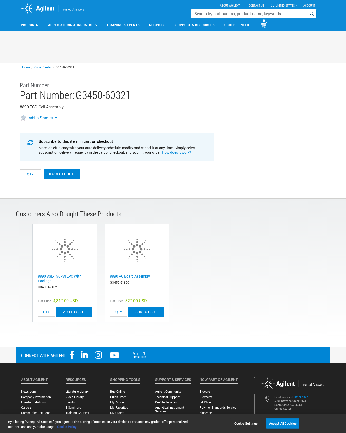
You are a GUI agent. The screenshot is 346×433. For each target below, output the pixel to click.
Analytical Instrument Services (169, 409)
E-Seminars (73, 407)
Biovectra (206, 397)
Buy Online (117, 391)
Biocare (205, 391)
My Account (118, 402)
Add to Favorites (41, 117)
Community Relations (35, 413)
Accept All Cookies (283, 423)
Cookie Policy (67, 426)
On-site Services (166, 402)
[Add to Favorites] (23, 118)
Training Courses (77, 413)
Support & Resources (195, 24)
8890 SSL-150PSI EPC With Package (59, 278)
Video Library (75, 397)
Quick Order (118, 397)
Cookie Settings (246, 423)
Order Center (236, 24)
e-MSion (205, 402)
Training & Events (123, 24)
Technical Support (167, 397)
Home (26, 67)
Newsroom (28, 391)
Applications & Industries (72, 24)
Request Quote (62, 173)
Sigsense (206, 413)
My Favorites (119, 407)
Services (157, 24)
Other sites (301, 397)
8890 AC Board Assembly (130, 276)
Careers (26, 407)
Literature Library (77, 391)
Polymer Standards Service (218, 407)
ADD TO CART (74, 311)
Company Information (36, 397)
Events (70, 402)
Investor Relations (33, 402)
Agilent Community (168, 391)
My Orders (117, 413)
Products (30, 24)
